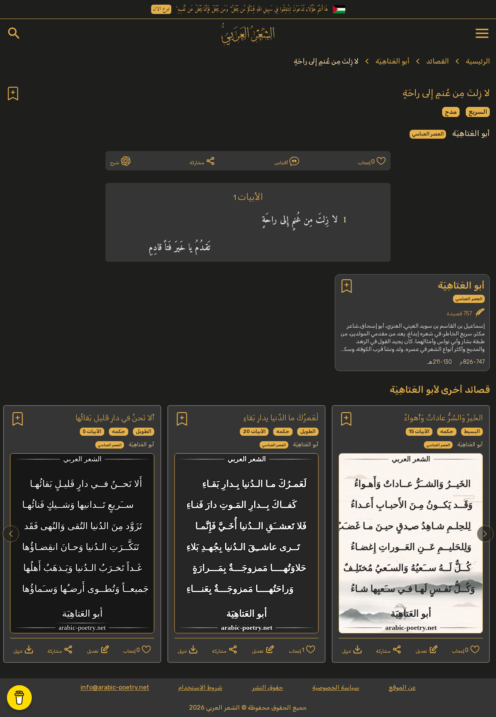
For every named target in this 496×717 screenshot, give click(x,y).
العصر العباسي (428, 134)
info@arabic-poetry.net (115, 687)
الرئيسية (478, 61)
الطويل (307, 431)
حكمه (446, 431)
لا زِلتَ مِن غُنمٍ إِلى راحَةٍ (326, 61)
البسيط (472, 431)
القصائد (437, 61)
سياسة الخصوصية (335, 687)
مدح (451, 111)
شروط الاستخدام (200, 687)
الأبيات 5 (92, 431)
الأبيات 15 (419, 431)
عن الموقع (402, 687)
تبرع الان (161, 9)
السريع (477, 111)
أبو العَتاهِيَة (392, 61)
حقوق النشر (267, 687)
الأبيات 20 (254, 431)
